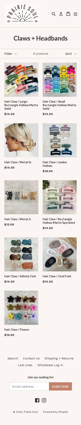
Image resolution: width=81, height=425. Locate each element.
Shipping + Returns (59, 358)
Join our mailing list (41, 377)
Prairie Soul (31, 411)
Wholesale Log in (50, 365)
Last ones (25, 365)
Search (12, 358)
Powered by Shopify (55, 411)
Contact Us (31, 358)
